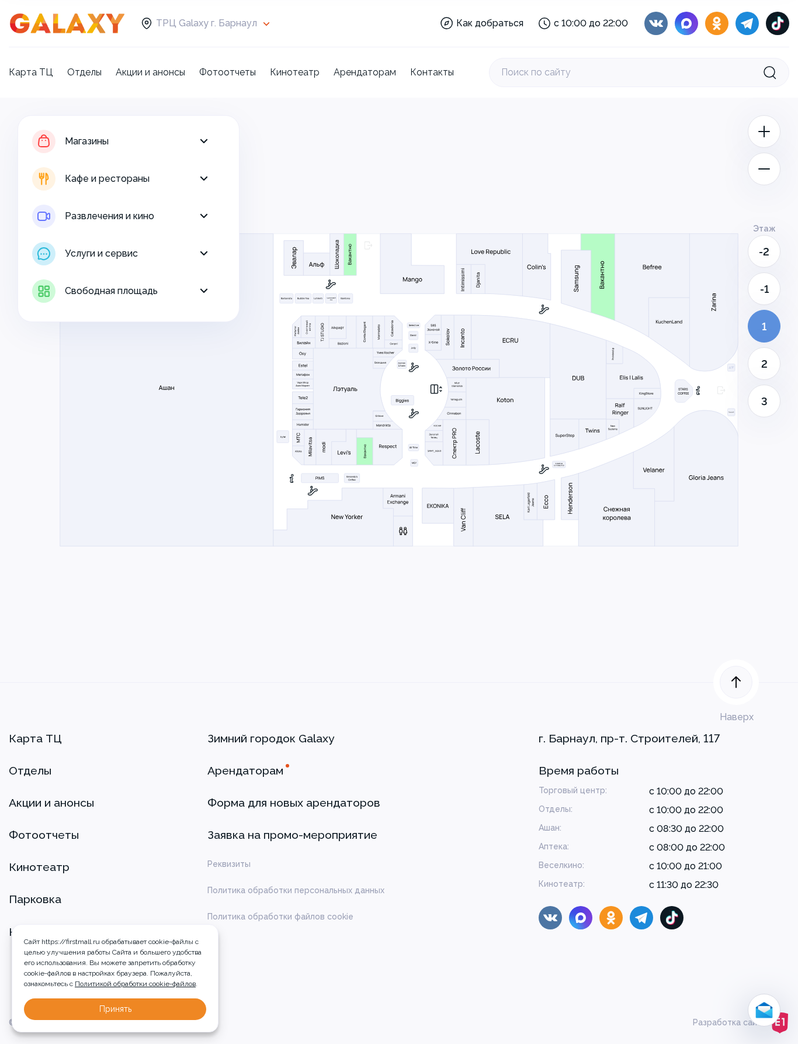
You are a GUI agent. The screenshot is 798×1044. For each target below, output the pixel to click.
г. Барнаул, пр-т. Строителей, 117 (629, 738)
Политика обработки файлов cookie (280, 916)
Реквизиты (229, 864)
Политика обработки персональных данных (295, 890)
